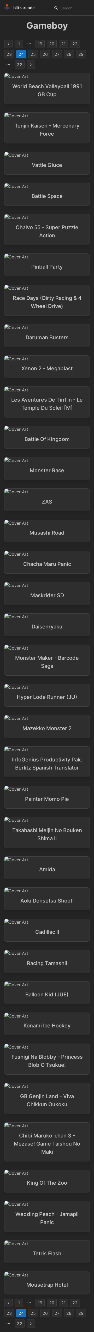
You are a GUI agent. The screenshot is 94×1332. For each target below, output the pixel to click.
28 (69, 54)
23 (9, 54)
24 (21, 54)
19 (40, 43)
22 (75, 43)
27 (57, 54)
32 (19, 64)
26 (45, 54)
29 (81, 54)
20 (51, 43)
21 (63, 43)
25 (33, 54)
